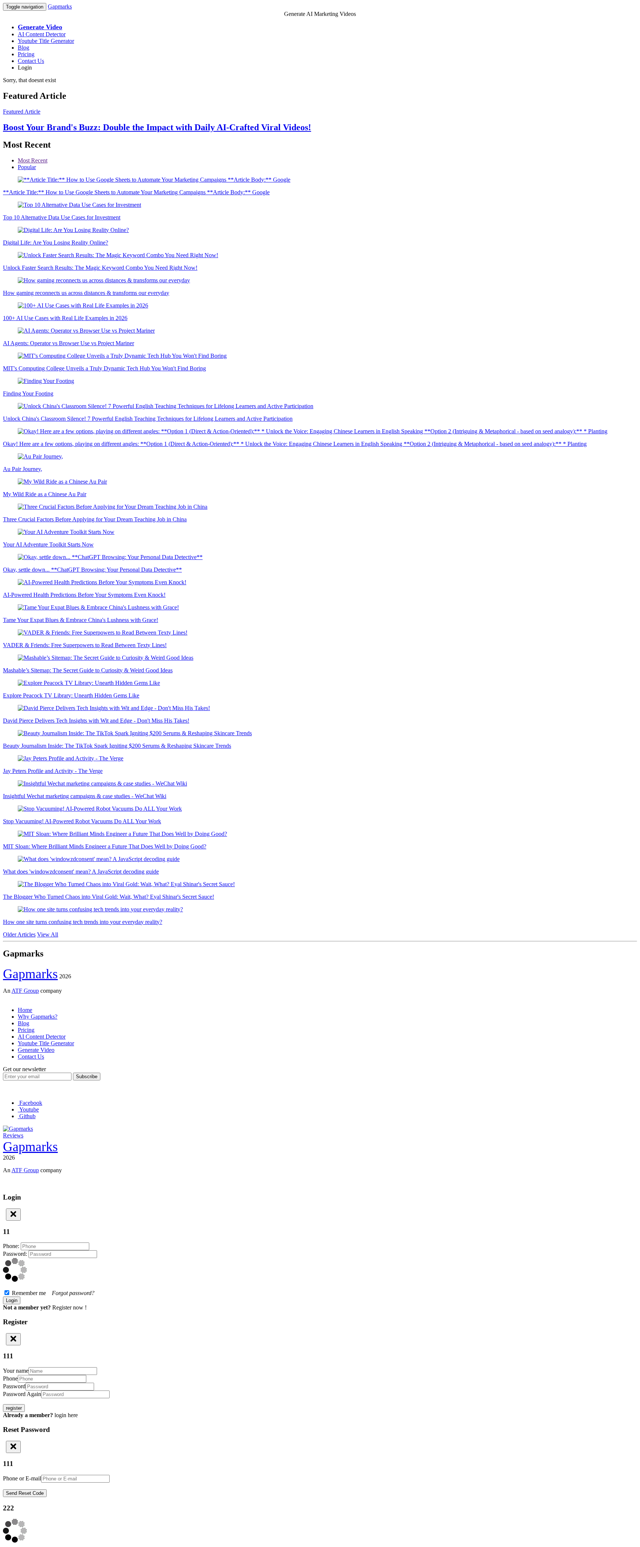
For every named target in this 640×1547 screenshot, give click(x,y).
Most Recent (32, 160)
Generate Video (36, 1050)
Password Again (22, 1394)
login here (66, 1415)
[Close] (13, 1214)
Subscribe (86, 1076)
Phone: (12, 1246)
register (14, 1408)
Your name (16, 1371)
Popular (27, 167)
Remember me (52, 1293)
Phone (10, 1378)
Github (27, 1116)
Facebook (30, 1103)
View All (47, 934)
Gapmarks (60, 6)
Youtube (28, 1109)
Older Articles (19, 934)
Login (25, 67)
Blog (23, 47)
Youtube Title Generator (46, 41)
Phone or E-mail (22, 1478)
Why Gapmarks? (37, 1016)
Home (25, 1010)
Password (14, 1386)
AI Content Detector (42, 34)
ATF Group (25, 991)
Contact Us (31, 61)
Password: (16, 1254)
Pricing (26, 54)
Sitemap (12, 997)
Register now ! (69, 1307)
